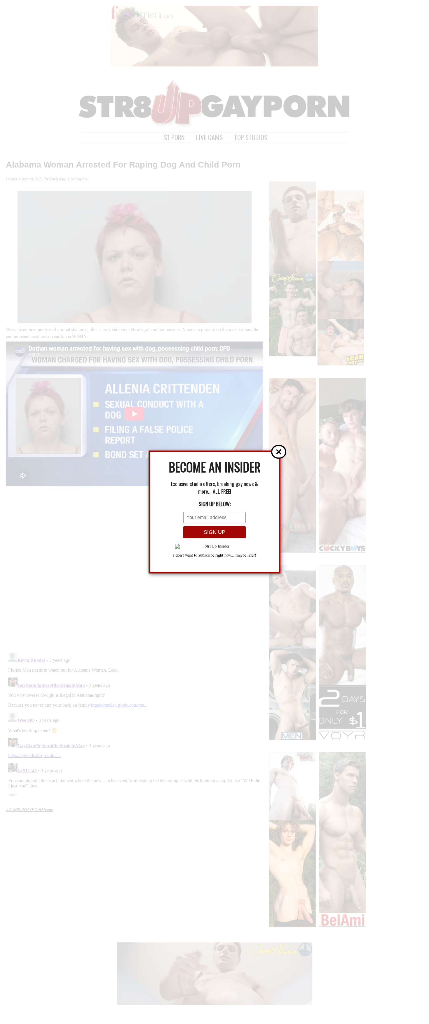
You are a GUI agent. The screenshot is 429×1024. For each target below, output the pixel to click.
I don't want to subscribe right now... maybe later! (214, 555)
